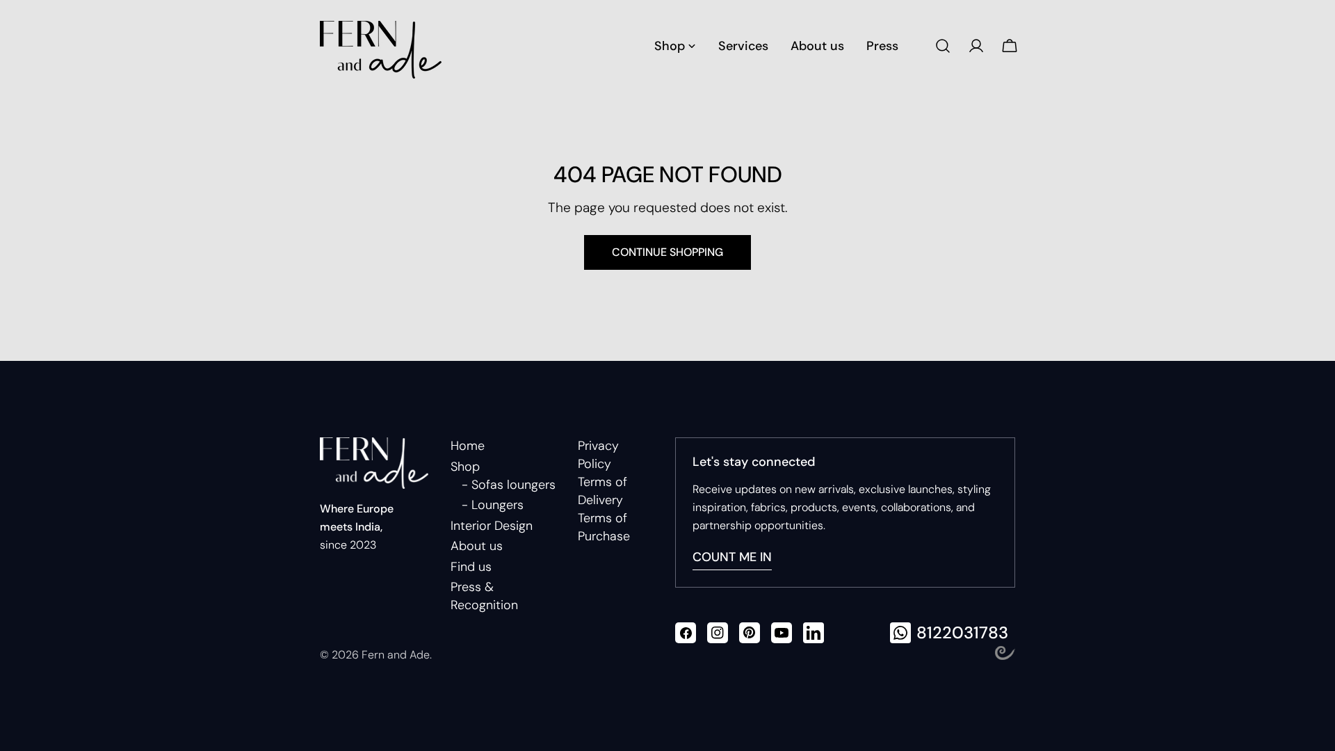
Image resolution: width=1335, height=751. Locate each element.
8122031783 (962, 632)
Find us (471, 566)
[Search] (943, 46)
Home (468, 445)
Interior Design (492, 525)
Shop (465, 466)
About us (477, 546)
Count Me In (732, 557)
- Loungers (493, 504)
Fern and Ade (396, 654)
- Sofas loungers (509, 484)
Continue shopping (667, 252)
